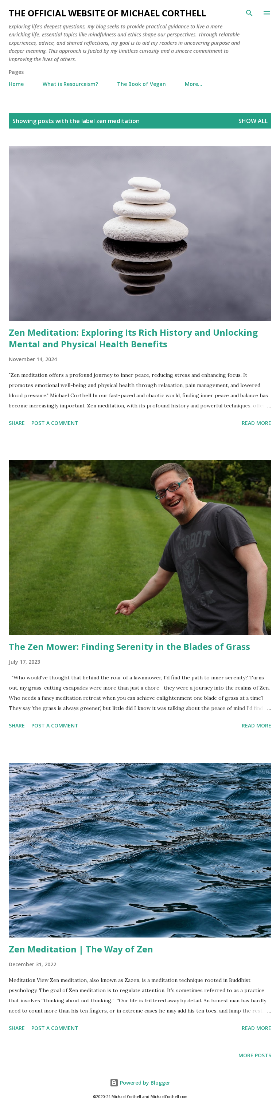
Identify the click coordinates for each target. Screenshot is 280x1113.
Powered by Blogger (144, 1082)
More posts (254, 1055)
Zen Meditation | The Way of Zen (81, 949)
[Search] (249, 13)
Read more (256, 422)
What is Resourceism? (70, 83)
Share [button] (17, 422)
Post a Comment (54, 422)
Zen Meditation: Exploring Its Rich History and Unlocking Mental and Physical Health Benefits (133, 338)
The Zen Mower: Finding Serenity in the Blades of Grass (129, 646)
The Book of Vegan (141, 83)
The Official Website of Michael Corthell (107, 13)
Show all (253, 121)
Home (16, 83)
